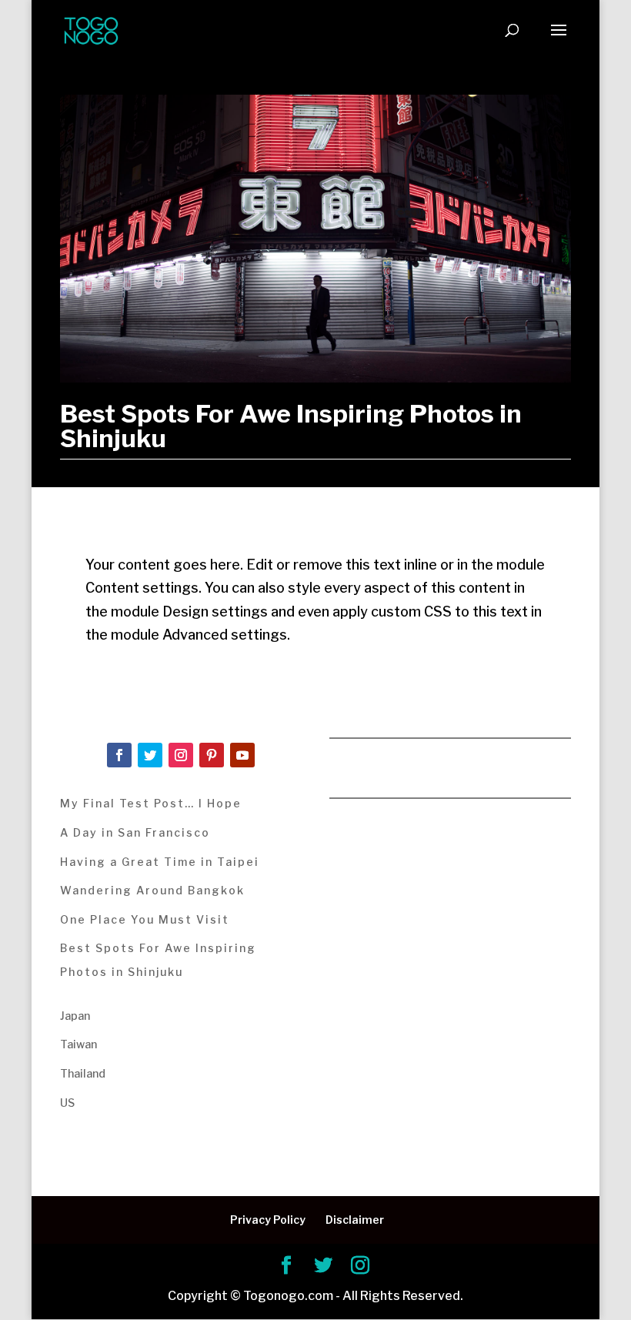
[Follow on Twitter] (150, 755)
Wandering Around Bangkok (152, 890)
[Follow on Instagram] (181, 755)
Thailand (82, 1073)
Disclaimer (355, 1219)
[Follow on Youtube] (242, 755)
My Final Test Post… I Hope (151, 803)
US (67, 1102)
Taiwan (78, 1044)
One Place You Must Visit (144, 919)
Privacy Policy (267, 1219)
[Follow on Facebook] (119, 755)
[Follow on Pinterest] (211, 755)
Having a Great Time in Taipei (159, 861)
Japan (75, 1015)
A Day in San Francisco (135, 832)
